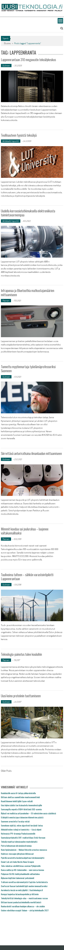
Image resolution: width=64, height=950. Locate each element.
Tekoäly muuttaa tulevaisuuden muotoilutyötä (19, 841)
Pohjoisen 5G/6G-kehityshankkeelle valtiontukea (20, 874)
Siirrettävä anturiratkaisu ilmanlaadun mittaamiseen (31, 453)
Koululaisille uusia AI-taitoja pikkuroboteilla (18, 793)
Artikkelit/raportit (10, 141)
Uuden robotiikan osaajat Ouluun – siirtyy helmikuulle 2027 (25, 910)
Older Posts (6, 771)
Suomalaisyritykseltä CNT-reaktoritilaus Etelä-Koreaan (23, 837)
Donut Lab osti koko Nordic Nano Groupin (17, 861)
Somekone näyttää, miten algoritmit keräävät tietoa (22, 825)
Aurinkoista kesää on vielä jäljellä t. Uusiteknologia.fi (22, 890)
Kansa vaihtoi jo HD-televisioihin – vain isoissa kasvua (22, 869)
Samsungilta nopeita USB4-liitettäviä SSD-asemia (21, 809)
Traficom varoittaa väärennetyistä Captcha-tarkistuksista (24, 882)
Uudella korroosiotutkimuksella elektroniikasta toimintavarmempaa (28, 212)
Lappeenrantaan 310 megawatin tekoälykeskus (28, 59)
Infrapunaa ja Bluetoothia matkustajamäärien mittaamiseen (27, 292)
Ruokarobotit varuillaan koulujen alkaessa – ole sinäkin (23, 906)
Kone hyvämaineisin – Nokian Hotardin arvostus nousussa (24, 849)
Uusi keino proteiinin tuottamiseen (21, 695)
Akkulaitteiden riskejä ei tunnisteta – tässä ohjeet (21, 829)
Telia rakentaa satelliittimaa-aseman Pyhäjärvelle (21, 865)
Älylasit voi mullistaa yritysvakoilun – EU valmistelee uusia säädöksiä (28, 813)
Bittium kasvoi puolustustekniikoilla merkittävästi (21, 902)
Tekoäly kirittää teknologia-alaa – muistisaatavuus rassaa (24, 898)
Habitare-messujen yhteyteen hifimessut (17, 853)
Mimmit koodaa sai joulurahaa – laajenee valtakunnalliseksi (24, 530)
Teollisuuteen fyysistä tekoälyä (19, 135)
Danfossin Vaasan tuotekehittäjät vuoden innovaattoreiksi (24, 886)
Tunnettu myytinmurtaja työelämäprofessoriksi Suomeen (28, 368)
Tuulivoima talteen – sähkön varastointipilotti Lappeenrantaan (27, 576)
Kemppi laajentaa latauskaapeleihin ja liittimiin (20, 894)
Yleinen (5, 300)
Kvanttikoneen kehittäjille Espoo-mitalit (17, 801)
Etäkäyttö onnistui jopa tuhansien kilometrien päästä (22, 817)
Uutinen (6, 65)
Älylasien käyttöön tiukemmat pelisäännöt (17, 878)
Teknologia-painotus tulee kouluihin (21, 654)
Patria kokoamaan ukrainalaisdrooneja (16, 845)
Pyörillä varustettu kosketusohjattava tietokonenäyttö (22, 857)
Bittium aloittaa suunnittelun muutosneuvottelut (20, 797)
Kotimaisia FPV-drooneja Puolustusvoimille (18, 833)
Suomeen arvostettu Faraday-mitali (15, 821)
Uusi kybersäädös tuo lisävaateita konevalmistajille (21, 805)
